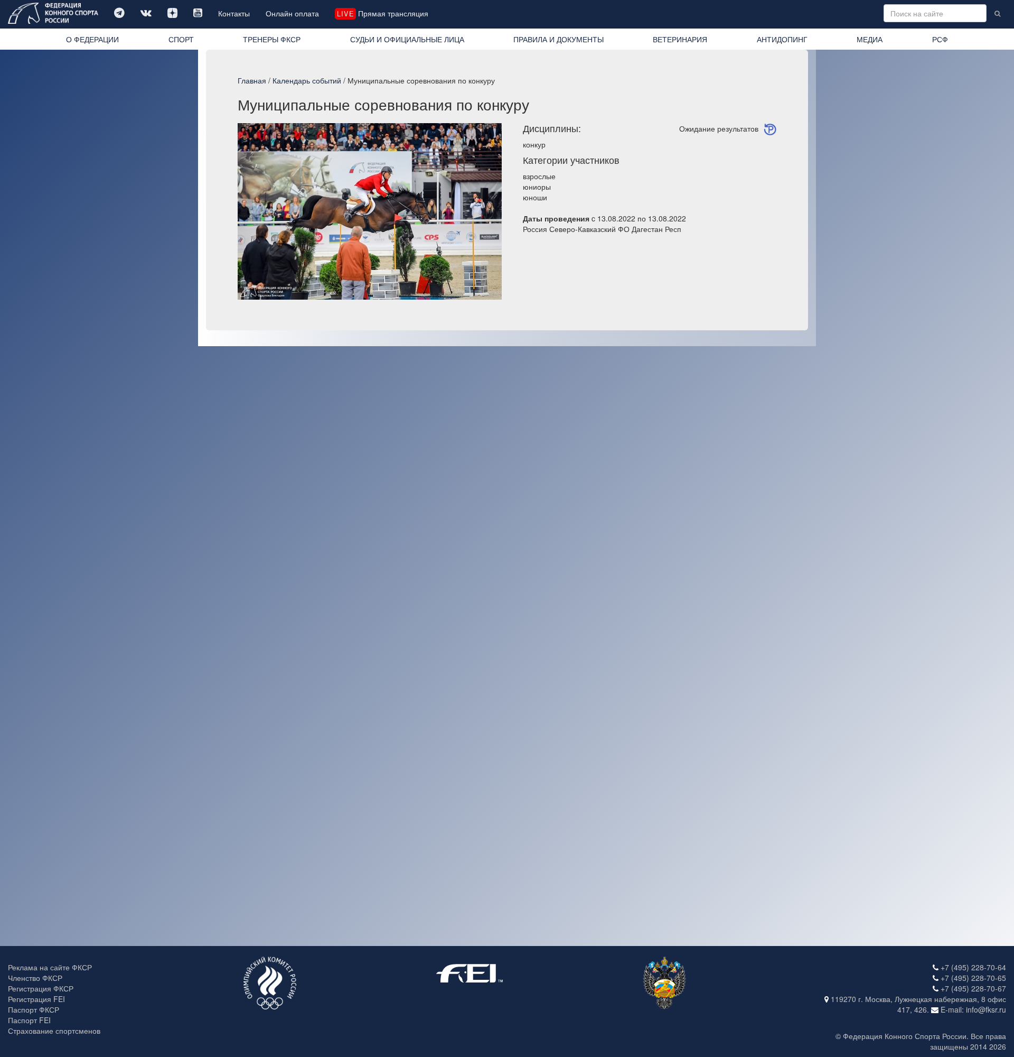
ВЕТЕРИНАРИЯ (680, 39)
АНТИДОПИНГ (782, 39)
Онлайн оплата (292, 13)
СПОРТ (181, 39)
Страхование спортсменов (54, 1030)
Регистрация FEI (36, 999)
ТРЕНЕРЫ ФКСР (272, 39)
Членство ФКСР (35, 977)
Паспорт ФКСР (33, 1009)
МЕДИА (869, 39)
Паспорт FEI (29, 1020)
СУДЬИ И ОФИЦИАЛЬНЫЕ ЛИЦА (407, 39)
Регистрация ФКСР (40, 988)
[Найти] (997, 13)
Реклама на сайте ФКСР (50, 967)
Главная (252, 80)
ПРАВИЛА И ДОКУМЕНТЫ (558, 39)
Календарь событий (307, 80)
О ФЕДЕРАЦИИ (92, 39)
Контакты (234, 13)
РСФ (940, 39)
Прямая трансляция (382, 13)
